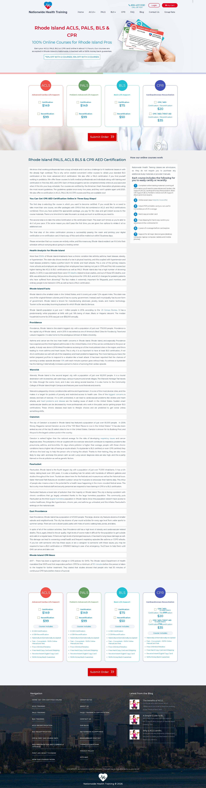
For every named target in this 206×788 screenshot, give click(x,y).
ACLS (91, 12)
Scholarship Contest (90, 738)
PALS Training (38, 712)
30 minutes (98, 564)
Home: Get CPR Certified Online (47, 700)
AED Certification (48, 745)
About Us (84, 706)
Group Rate (169, 12)
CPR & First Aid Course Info (45, 738)
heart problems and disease (53, 401)
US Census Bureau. (109, 310)
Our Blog (84, 725)
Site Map (84, 757)
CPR (123, 12)
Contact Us (154, 12)
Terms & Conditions (89, 744)
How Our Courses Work (43, 759)
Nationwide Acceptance (91, 732)
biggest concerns (116, 394)
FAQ (132, 12)
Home (81, 12)
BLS (112, 12)
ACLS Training (38, 706)
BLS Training (38, 719)
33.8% (41, 256)
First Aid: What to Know (44, 753)
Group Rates (86, 700)
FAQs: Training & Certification (94, 712)
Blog (141, 12)
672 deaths (72, 273)
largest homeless (57, 499)
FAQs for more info (159, 200)
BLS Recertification (41, 732)
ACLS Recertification (42, 725)
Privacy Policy (87, 751)
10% (62, 361)
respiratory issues (107, 438)
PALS (103, 12)
